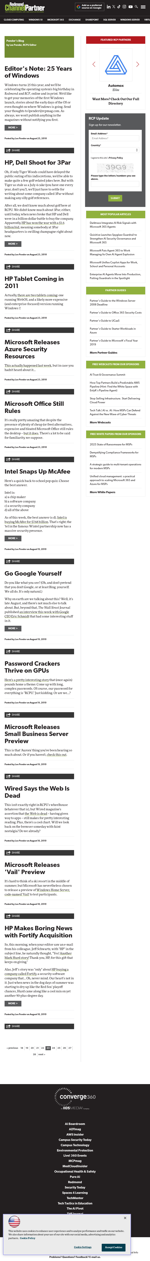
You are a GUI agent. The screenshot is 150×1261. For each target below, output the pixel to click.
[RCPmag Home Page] (25, 8)
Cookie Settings (83, 1247)
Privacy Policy (116, 158)
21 (37, 1048)
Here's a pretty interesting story (27, 680)
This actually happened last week (28, 365)
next (137, 64)
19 (27, 1048)
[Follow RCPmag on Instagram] (124, 7)
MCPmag (75, 1161)
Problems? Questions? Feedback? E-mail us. (75, 1257)
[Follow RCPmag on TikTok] (119, 7)
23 (48, 1048)
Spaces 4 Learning (75, 1193)
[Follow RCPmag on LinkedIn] (108, 7)
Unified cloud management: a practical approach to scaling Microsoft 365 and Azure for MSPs (112, 480)
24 (53, 1048)
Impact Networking (116, 80)
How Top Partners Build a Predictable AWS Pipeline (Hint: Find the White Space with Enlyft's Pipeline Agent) (115, 387)
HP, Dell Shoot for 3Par (38, 163)
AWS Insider (75, 1134)
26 (64, 1048)
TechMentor (75, 1198)
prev (94, 64)
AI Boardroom (75, 1124)
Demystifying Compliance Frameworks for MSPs (114, 454)
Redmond (75, 1182)
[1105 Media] (75, 1108)
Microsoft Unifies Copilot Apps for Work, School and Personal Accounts (114, 264)
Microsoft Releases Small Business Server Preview (36, 734)
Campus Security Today (75, 1140)
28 (34, 1054)
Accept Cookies (113, 1247)
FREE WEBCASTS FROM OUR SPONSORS (115, 364)
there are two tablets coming (37, 295)
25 (58, 1048)
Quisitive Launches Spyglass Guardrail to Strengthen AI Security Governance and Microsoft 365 (113, 239)
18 (21, 1048)
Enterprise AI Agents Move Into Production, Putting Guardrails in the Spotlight (115, 276)
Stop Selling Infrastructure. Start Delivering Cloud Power (115, 400)
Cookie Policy (27, 1238)
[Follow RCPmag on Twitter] (113, 7)
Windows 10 (36, 20)
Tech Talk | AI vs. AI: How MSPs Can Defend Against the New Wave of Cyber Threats (115, 412)
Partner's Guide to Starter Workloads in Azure (113, 331)
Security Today (75, 1187)
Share (16, 150)
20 (32, 1048)
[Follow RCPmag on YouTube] (131, 7)
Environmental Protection (75, 1150)
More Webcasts (100, 422)
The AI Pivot (75, 1208)
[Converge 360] (75, 1098)
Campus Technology (75, 1145)
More (11, 127)
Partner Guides (115, 290)
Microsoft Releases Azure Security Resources (32, 350)
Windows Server (130, 20)
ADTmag (75, 1129)
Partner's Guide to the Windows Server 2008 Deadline (112, 303)
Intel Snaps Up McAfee (37, 472)
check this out (56, 754)
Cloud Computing (14, 20)
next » (41, 1054)
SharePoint (92, 20)
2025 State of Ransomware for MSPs (111, 444)
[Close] (125, 1218)
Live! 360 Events (75, 1155)
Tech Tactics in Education (75, 1203)
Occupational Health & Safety (75, 1171)
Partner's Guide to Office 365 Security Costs (116, 312)
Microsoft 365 (55, 20)
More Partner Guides (103, 352)
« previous (12, 1048)
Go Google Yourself (33, 574)
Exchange (75, 20)
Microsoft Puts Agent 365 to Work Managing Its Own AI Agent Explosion (112, 252)
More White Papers (102, 492)
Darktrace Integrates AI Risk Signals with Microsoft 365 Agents (113, 225)
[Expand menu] (143, 7)
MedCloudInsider (75, 1166)
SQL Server (109, 20)
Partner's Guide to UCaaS (104, 321)
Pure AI (75, 1177)
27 (69, 1048)
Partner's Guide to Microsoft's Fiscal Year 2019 (114, 343)
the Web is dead (36, 813)
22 (42, 1048)
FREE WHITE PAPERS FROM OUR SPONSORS (115, 434)
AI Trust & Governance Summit (107, 375)
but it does (31, 433)
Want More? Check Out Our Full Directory (115, 101)
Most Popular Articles (115, 214)
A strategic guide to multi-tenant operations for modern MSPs (115, 466)
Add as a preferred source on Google (92, 6)
